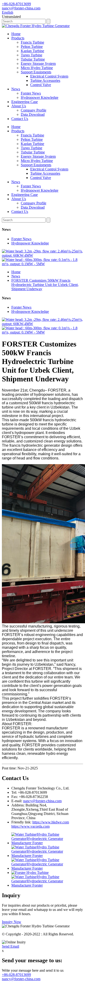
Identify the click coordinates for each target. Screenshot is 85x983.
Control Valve (40, 85)
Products (17, 38)
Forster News (31, 93)
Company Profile (33, 110)
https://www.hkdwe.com (50, 822)
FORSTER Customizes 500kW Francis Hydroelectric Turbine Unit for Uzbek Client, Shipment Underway (45, 284)
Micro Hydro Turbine (37, 68)
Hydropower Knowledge (39, 97)
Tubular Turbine (33, 59)
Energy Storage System (38, 64)
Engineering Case (24, 102)
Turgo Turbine (31, 55)
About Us (18, 106)
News (15, 89)
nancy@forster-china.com (42, 801)
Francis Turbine (32, 42)
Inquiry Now (11, 922)
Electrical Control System (49, 76)
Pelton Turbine (32, 47)
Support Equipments (36, 72)
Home (16, 34)
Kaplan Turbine (32, 51)
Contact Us (19, 119)
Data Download (33, 114)
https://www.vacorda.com (30, 826)
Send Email (10, 946)
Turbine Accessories (45, 80)
